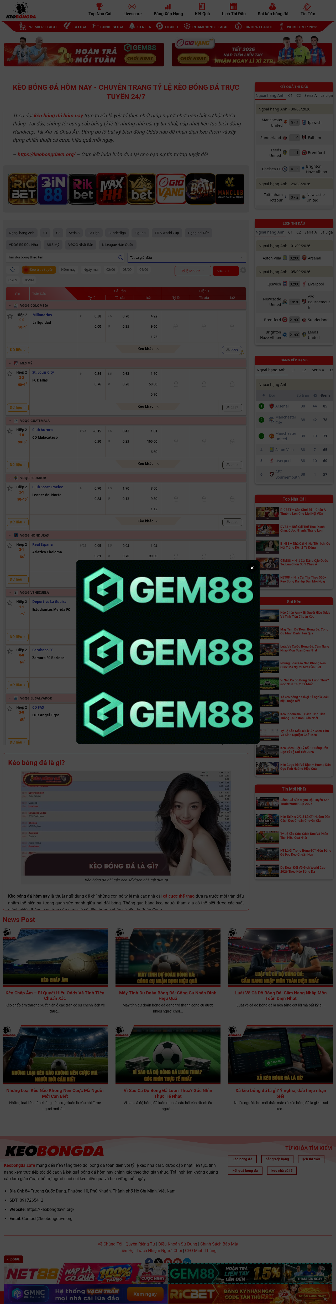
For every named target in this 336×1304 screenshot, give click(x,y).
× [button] (252, 568)
